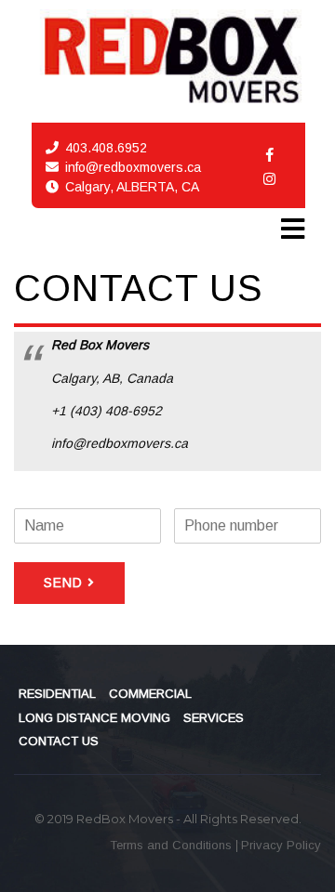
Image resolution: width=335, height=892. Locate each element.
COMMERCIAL (150, 694)
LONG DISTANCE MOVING (94, 718)
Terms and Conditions (172, 845)
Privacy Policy (281, 845)
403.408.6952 (106, 147)
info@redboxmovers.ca (133, 167)
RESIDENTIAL (57, 694)
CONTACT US (59, 741)
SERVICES (213, 718)
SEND (63, 582)
